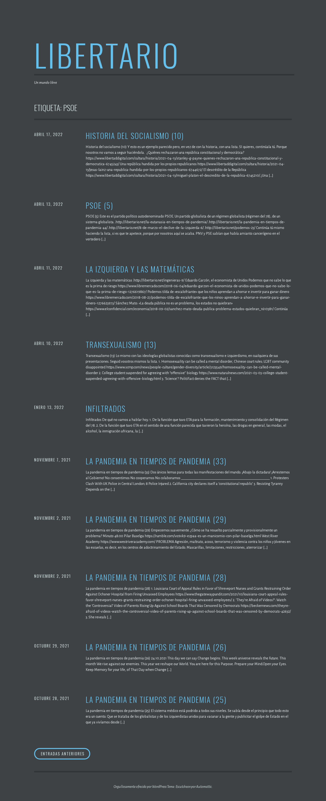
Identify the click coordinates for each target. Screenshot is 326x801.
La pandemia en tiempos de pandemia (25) (156, 699)
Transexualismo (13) (121, 344)
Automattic (204, 787)
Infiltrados (106, 408)
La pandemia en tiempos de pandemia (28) (156, 577)
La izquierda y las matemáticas (140, 269)
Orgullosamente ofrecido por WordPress (140, 787)
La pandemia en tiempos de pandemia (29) (156, 519)
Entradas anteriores (62, 754)
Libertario (107, 55)
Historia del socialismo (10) (135, 135)
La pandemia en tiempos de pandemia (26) (156, 647)
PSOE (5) (99, 205)
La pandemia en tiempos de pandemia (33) (156, 461)
